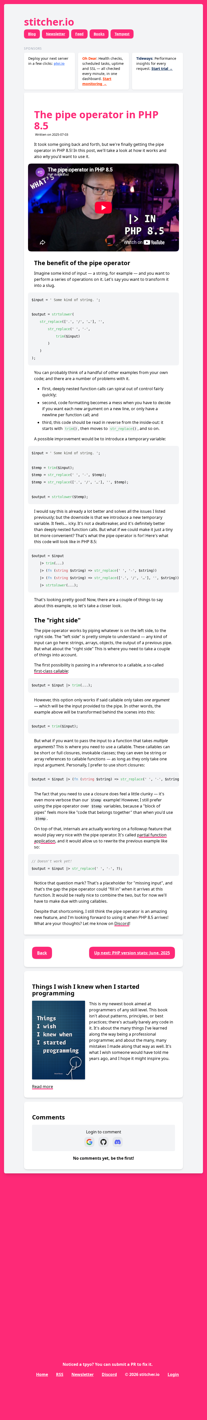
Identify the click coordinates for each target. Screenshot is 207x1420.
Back (42, 953)
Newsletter (55, 33)
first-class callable (51, 671)
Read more (42, 1086)
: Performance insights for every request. (156, 63)
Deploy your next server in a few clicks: (48, 61)
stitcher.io (49, 22)
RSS (59, 1374)
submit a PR (124, 1364)
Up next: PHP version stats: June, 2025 (132, 953)
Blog (32, 33)
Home (42, 1374)
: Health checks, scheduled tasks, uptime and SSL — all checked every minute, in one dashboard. (103, 71)
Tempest (122, 33)
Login (173, 1374)
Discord (121, 923)
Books (99, 33)
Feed (79, 33)
